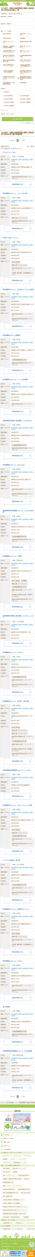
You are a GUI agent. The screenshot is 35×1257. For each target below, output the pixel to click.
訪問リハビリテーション (9, 42)
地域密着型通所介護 (8, 1182)
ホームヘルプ (17, 1155)
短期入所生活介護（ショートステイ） (26, 61)
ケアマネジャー (7, 1155)
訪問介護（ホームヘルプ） (26, 34)
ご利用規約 (15, 1243)
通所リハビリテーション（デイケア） (26, 51)
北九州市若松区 (24, 95)
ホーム (3, 1102)
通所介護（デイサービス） (26, 47)
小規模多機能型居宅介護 (26, 56)
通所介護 (26, 1179)
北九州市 (6, 92)
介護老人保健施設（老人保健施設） (8, 71)
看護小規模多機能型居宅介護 (9, 61)
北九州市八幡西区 (9, 105)
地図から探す (6, 1142)
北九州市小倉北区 (25, 99)
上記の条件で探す (17, 119)
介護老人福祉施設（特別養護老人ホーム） (26, 66)
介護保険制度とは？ (8, 1223)
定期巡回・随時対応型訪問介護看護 (9, 47)
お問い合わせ (5, 1243)
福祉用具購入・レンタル (20, 1162)
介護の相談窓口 (7, 1149)
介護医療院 (23, 82)
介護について (6, 1145)
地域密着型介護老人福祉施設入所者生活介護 (26, 78)
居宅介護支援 (7, 33)
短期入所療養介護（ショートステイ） (9, 65)
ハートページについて (14, 1240)
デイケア (12, 1159)
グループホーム (7, 1162)
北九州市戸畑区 (8, 99)
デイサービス (27, 1155)
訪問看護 (22, 38)
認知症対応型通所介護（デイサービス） (9, 56)
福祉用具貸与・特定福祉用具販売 (9, 83)
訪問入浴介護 (7, 38)
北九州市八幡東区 (25, 102)
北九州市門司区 (8, 95)
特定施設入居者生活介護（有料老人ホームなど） (26, 72)
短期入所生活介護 (25, 1192)
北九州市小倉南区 (9, 102)
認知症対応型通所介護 (8, 1189)
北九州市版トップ (12, 1102)
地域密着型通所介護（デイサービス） (9, 51)
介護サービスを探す (8, 1138)
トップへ (32, 1245)
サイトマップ (26, 1240)
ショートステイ (22, 1159)
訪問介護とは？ (20, 1223)
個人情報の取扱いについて (8, 1246)
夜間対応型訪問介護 (26, 41)
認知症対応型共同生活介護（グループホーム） (9, 78)
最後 (24, 140)
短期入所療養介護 (7, 1196)
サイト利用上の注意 (24, 1246)
